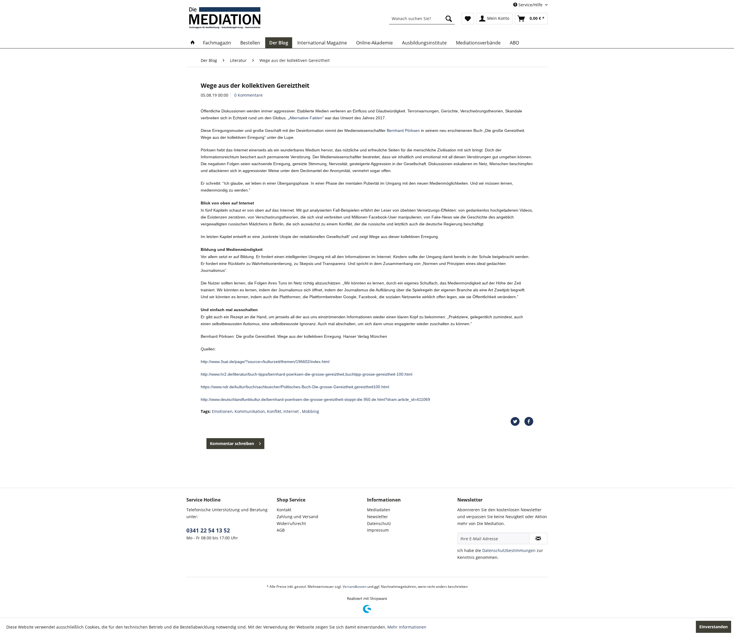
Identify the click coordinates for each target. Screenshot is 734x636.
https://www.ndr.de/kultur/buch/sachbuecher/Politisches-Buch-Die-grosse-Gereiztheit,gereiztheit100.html (295, 387)
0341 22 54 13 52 (208, 530)
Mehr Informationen (406, 627)
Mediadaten (378, 509)
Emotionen (222, 411)
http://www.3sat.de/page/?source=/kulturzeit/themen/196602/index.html (265, 361)
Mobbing (310, 411)
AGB (281, 530)
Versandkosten (354, 586)
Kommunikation (250, 411)
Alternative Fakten (305, 118)
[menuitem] (422, 18)
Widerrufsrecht (291, 523)
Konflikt (274, 411)
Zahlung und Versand (297, 516)
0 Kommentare (248, 95)
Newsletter (377, 516)
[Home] (192, 42)
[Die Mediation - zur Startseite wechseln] (224, 18)
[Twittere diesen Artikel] (517, 421)
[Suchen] (449, 18)
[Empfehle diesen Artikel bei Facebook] (528, 421)
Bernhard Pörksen (403, 130)
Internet (291, 411)
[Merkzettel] (468, 18)
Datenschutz (379, 523)
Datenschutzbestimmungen (509, 550)
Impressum (378, 530)
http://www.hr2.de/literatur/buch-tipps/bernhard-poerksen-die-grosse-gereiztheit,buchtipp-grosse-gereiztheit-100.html (306, 374)
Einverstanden (713, 626)
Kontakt (284, 509)
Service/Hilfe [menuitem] (530, 4)
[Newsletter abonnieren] (538, 538)
